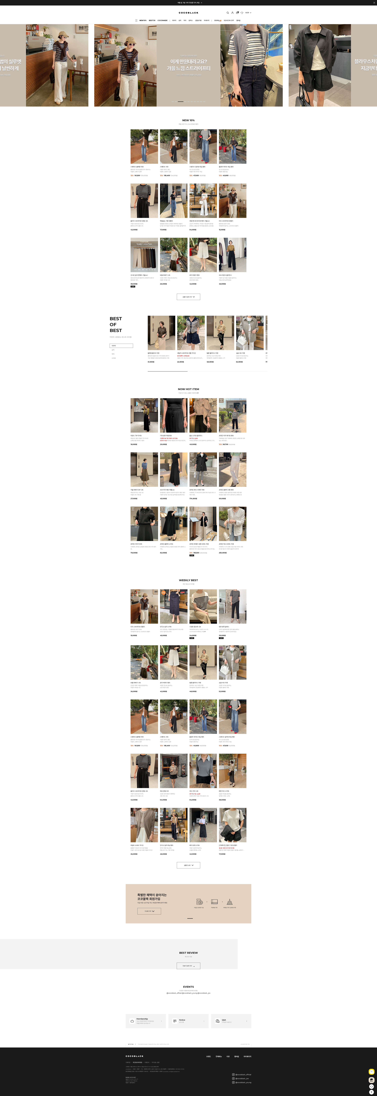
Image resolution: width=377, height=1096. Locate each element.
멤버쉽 (238, 20)
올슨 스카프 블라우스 (195, 436)
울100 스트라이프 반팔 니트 (139, 221)
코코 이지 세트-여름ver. (167, 490)
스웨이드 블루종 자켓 (137, 167)
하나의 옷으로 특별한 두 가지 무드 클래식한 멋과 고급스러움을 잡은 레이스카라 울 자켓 (201, 548)
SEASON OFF (229, 20)
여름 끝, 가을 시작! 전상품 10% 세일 (188, 3)
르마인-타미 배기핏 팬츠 (226, 436)
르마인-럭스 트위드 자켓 (226, 544)
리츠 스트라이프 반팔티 (226, 221)
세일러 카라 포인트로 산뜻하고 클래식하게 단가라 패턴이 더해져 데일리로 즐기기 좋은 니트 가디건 (190, 357)
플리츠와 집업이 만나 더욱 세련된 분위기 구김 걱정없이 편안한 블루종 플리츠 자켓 (158, 357)
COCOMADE (162, 20)
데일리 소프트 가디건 (137, 845)
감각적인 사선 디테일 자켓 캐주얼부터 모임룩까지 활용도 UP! (216, 357)
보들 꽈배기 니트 (165, 275)
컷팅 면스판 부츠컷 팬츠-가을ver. (199, 221)
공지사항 (131, 1044)
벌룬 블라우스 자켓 (212, 353)
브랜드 (208, 1056)
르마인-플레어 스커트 (166, 544)
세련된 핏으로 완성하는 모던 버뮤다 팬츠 (195, 279)
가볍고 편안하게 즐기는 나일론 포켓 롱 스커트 (195, 849)
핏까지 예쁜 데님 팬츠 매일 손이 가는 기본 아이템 (167, 849)
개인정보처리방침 (137, 1062)
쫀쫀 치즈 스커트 (224, 791)
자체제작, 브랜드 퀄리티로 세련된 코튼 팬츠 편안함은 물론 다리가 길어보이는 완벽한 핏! (230, 494)
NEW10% (143, 20)
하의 (185, 20)
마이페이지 (247, 1056)
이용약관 (128, 1062)
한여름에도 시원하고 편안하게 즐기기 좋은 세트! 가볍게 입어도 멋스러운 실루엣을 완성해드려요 (172, 494)
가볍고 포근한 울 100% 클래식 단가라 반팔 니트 (137, 225)
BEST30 (152, 20)
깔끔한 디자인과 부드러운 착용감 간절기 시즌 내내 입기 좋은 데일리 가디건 (141, 849)
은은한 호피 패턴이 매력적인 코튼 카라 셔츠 (167, 795)
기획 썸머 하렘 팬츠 (166, 436)
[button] (173, 101)
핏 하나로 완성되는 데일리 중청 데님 (224, 171)
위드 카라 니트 (193, 791)
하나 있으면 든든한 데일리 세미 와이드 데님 (195, 171)
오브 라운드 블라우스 (225, 275)
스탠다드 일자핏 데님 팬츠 (197, 167)
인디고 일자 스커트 (166, 627)
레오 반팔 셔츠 (164, 791)
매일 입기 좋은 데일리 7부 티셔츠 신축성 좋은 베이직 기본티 (139, 439)
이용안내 (147, 1062)
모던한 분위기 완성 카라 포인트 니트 (199, 795)
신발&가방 (198, 20)
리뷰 (228, 1056)
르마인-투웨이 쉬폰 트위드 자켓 (199, 544)
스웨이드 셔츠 (164, 167)
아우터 (174, 20)
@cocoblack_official (174, 993)
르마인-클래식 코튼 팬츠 (226, 490)
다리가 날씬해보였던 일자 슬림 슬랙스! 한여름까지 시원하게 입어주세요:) (229, 631)
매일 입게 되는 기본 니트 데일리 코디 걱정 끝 (137, 494)
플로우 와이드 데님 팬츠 (226, 167)
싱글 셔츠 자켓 (240, 353)
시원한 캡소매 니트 (195, 627)
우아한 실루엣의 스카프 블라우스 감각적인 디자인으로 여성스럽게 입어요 (202, 439)
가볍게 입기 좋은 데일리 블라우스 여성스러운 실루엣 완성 (228, 279)
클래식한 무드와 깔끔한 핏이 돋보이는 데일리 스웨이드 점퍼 (140, 171)
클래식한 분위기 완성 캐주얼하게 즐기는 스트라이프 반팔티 (228, 225)
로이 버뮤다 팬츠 (194, 275)
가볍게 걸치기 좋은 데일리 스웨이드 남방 (165, 171)
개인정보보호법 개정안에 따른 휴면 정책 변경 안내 (193, 1044)
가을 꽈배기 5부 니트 (137, 490)
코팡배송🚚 (217, 20)
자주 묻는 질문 (155, 1062)
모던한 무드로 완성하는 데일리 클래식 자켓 (242, 357)
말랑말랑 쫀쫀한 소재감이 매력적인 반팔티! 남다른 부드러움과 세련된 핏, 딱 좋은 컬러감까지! (173, 225)
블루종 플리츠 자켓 (153, 353)
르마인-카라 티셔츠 (136, 544)
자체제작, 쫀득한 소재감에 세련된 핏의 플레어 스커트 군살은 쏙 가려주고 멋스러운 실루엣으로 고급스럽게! (173, 548)
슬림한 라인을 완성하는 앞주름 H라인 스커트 (225, 795)
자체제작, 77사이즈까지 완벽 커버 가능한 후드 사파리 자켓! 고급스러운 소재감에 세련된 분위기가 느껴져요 (202, 494)
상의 (180, 20)
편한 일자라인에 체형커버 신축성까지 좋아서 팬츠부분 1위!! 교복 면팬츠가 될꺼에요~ (142, 279)
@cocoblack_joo (204, 993)
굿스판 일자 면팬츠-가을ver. (139, 275)
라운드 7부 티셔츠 (136, 436)
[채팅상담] (372, 1076)
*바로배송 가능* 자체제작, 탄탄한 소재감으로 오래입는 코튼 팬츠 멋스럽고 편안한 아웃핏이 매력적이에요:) (232, 439)
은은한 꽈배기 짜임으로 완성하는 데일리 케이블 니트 (168, 279)
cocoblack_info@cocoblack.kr (171, 1071)
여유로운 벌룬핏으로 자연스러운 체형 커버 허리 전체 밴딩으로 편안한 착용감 (172, 439)
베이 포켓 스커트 (194, 845)
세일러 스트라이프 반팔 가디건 (186, 353)
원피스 (191, 20)
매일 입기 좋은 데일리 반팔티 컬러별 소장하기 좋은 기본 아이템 (231, 849)
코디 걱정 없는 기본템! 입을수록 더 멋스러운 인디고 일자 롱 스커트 (171, 631)
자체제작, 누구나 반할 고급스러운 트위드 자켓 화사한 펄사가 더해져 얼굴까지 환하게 (231, 548)
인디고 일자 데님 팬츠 (166, 845)
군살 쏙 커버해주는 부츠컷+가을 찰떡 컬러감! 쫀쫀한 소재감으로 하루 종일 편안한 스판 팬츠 (201, 225)
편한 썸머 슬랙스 (224, 627)
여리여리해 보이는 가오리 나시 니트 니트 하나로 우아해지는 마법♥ (198, 631)
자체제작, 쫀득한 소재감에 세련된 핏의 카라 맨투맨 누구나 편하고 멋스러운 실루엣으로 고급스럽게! (143, 548)
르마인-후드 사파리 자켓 (196, 490)
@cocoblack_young (189, 993)
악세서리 (206, 20)
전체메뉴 (219, 1056)
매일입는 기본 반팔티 (166, 221)
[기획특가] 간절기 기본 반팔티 (228, 845)
